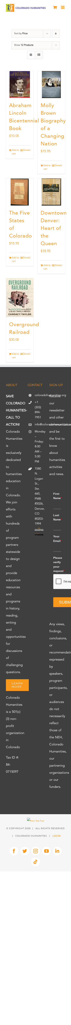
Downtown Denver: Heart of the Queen (54, 228)
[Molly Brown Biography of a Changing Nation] (51, 84)
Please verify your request (57, 564)
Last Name (57, 517)
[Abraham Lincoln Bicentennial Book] (19, 84)
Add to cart (15, 152)
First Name (57, 496)
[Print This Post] (35, 821)
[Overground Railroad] (19, 297)
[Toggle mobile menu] (63, 7)
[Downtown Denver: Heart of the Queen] (51, 192)
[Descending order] (56, 34)
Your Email (57, 538)
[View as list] (39, 55)
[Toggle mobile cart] (55, 7)
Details (26, 150)
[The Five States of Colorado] (19, 192)
